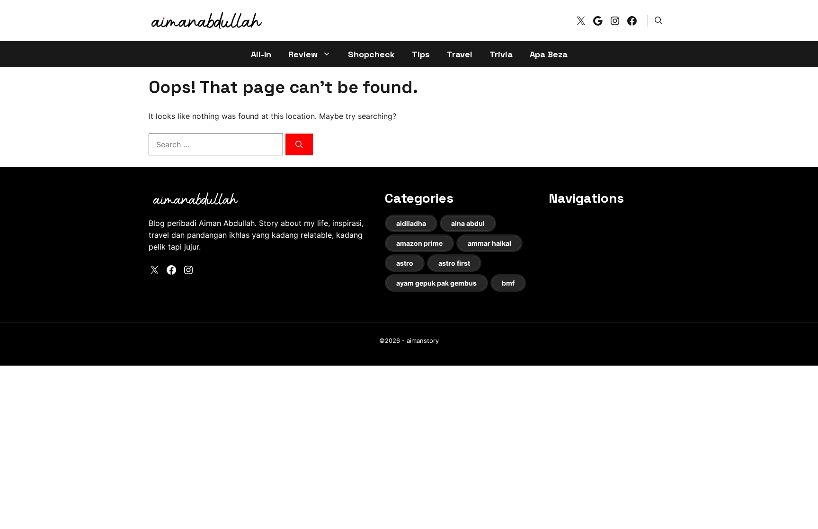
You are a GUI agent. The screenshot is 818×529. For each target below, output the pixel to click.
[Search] (299, 144)
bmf (508, 283)
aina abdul (468, 223)
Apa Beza (549, 54)
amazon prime (419, 243)
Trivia (501, 54)
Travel (459, 54)
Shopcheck (371, 54)
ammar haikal (489, 243)
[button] (658, 20)
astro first (454, 263)
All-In (261, 54)
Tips (421, 54)
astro (404, 263)
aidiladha (411, 223)
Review (303, 54)
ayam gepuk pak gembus (436, 283)
